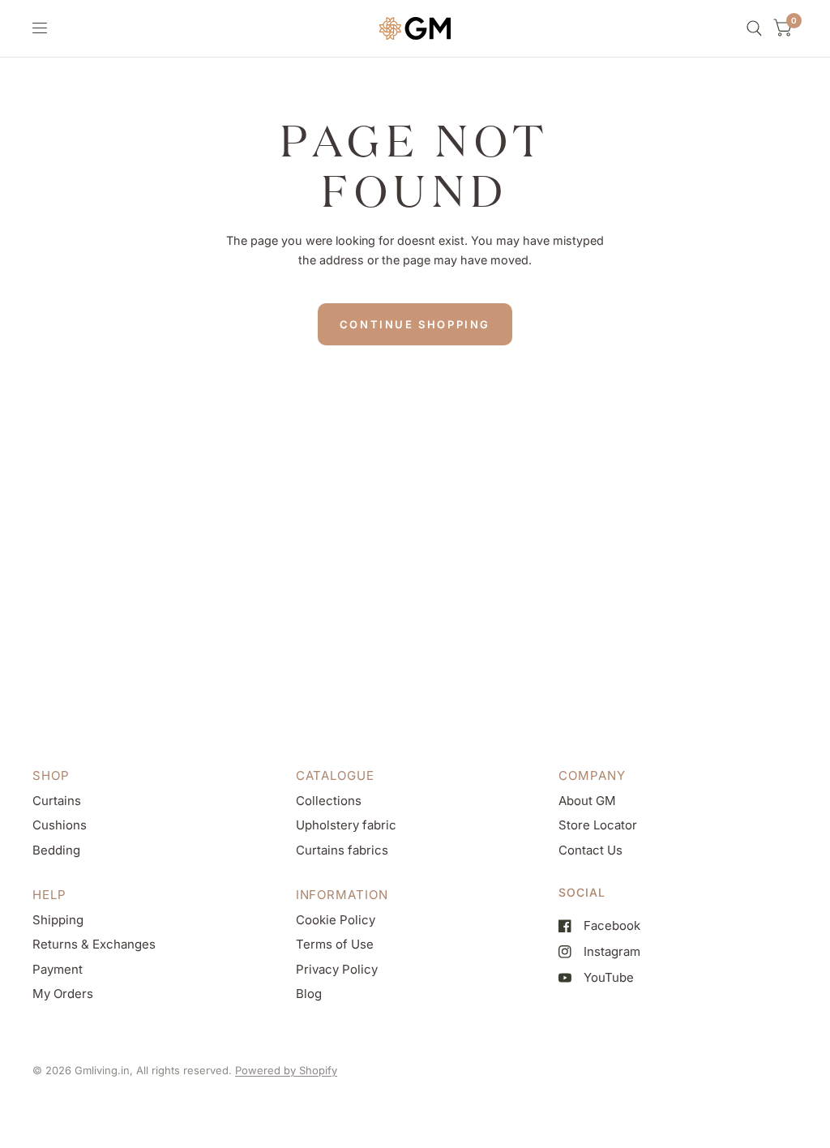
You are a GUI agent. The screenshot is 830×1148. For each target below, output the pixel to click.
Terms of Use (335, 944)
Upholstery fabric (346, 825)
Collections (329, 800)
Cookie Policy (335, 919)
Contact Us (590, 850)
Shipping (57, 919)
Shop (51, 775)
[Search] (754, 28)
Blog (309, 993)
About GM (587, 800)
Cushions (59, 825)
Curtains (56, 800)
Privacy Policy (337, 969)
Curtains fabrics (342, 850)
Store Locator (597, 825)
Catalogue (335, 775)
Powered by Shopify (286, 1070)
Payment (57, 969)
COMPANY (591, 775)
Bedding (56, 850)
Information (342, 894)
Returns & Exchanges (94, 944)
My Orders (62, 993)
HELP (49, 894)
